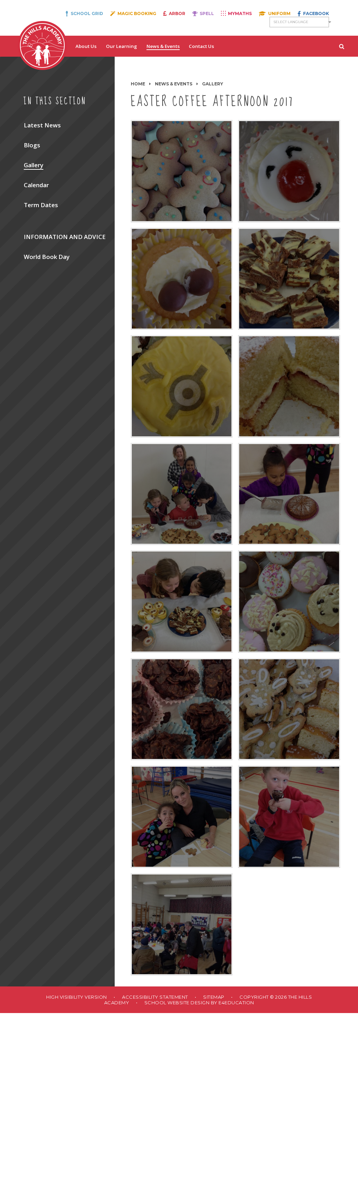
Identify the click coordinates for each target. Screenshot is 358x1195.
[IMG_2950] (289, 709)
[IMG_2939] (289, 494)
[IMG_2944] (182, 386)
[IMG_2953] (182, 924)
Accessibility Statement (155, 997)
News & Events (173, 83)
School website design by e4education (199, 1002)
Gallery (212, 83)
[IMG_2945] (289, 279)
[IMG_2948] (289, 601)
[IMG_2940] (182, 494)
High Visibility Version (76, 997)
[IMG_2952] (289, 817)
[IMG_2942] (289, 386)
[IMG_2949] (182, 709)
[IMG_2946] (182, 279)
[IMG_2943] (182, 171)
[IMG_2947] (289, 171)
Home (138, 83)
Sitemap (213, 997)
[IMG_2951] (182, 817)
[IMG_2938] (182, 601)
